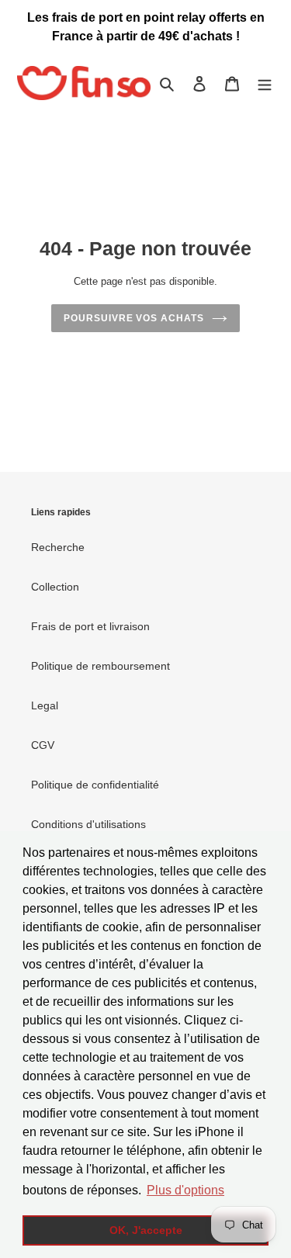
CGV (42, 745)
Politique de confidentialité (95, 784)
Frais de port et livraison (90, 626)
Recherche (58, 547)
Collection (55, 586)
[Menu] (264, 83)
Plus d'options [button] (185, 1190)
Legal (44, 705)
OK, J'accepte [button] (145, 1230)
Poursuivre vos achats (134, 318)
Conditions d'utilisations (88, 824)
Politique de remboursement (100, 666)
